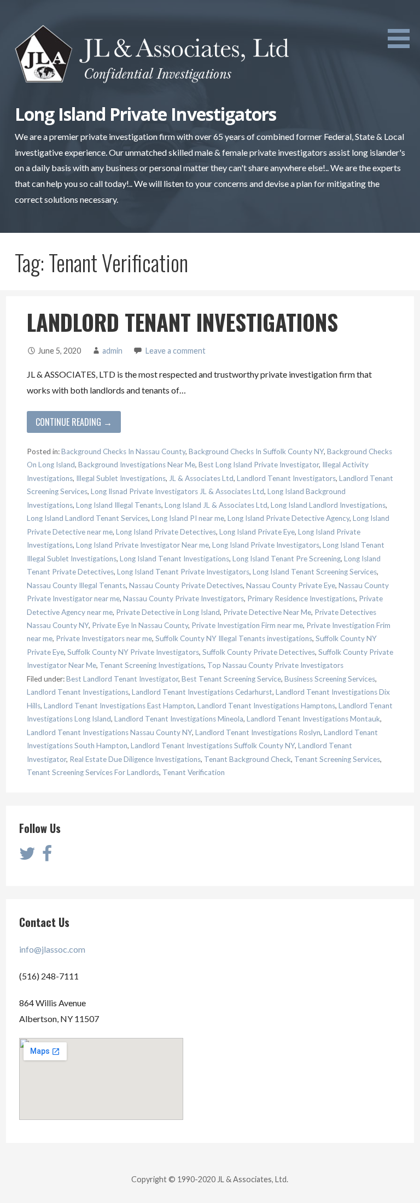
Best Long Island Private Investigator (259, 464)
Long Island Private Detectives (166, 531)
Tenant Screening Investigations (152, 665)
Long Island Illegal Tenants (118, 505)
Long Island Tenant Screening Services (315, 571)
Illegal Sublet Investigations (121, 478)
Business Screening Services (329, 678)
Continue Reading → (74, 422)
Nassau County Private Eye (290, 585)
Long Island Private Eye (257, 531)
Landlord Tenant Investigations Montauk (313, 718)
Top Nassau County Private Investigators (275, 665)
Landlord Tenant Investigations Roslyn (257, 732)
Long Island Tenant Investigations (174, 558)
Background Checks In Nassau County (123, 451)
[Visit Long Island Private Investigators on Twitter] (27, 856)
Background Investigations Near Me (136, 464)
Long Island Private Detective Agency (288, 518)
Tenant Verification (193, 772)
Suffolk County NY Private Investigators (133, 652)
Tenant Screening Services (337, 759)
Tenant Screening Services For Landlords (93, 772)
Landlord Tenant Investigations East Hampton (119, 705)
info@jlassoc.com (52, 949)
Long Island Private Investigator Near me (142, 545)
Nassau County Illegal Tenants (76, 585)
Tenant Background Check (247, 759)
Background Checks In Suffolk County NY (256, 451)
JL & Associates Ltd (201, 478)
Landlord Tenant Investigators (286, 478)
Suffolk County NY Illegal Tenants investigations (233, 638)
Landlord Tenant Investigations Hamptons (266, 705)
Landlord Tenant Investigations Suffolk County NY (213, 745)
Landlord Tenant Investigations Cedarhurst (202, 692)
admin (112, 350)
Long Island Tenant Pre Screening (286, 558)
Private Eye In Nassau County (140, 625)
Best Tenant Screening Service (231, 678)
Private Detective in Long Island (168, 612)
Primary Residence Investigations (301, 598)
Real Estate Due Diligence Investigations (135, 759)
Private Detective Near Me (267, 612)
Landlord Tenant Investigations (78, 692)
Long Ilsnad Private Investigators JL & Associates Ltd (177, 491)
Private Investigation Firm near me (247, 625)
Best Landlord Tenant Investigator (122, 678)
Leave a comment (175, 350)
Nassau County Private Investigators (183, 598)
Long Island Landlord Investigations (328, 505)
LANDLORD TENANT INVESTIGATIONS (182, 322)
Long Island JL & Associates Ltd (216, 505)
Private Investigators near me (104, 638)
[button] (402, 26)
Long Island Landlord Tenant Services (87, 518)
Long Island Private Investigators (145, 114)
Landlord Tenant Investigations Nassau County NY (109, 732)
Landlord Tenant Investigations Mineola (178, 718)
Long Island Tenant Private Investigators (183, 571)
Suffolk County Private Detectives (258, 652)
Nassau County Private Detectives (186, 585)
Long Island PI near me (187, 518)
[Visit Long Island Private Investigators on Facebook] (47, 856)
